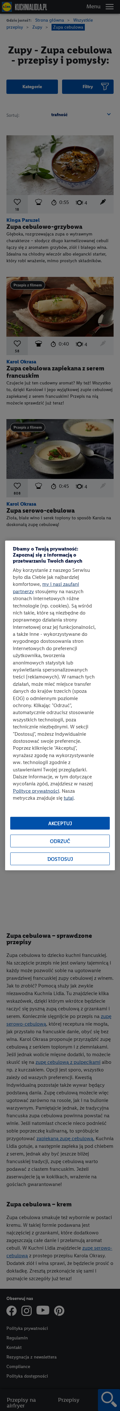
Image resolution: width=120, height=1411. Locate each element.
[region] (60, 705)
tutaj (69, 798)
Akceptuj (60, 823)
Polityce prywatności (36, 791)
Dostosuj (60, 859)
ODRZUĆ (60, 841)
